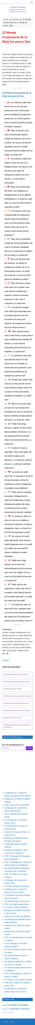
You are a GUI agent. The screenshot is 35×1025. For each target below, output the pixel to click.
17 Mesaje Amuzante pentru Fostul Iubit (17, 710)
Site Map (5, 1021)
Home (5, 19)
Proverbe (4, 1012)
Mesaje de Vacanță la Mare (12, 718)
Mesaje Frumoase (20, 1008)
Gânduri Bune (6, 1009)
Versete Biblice (10, 1012)
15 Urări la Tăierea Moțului (15, 907)
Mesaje (15, 19)
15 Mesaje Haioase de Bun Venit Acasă (16, 703)
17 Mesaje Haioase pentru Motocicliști (16, 681)
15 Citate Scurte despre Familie (18, 979)
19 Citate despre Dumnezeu (16, 886)
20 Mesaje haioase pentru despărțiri (16, 674)
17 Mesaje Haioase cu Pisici (13, 689)
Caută (29, 748)
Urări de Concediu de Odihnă (17, 916)
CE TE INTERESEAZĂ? (13, 745)
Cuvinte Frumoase (17, 7)
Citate (4, 1005)
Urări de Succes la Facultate (16, 805)
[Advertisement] (17, 771)
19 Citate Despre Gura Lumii (16, 901)
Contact (12, 1021)
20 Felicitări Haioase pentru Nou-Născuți (17, 696)
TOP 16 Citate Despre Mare (16, 904)
